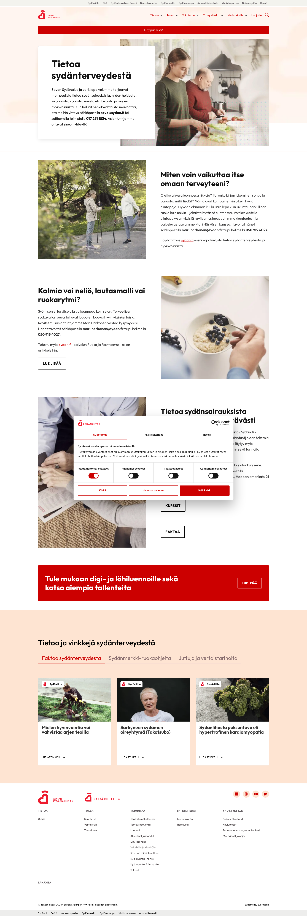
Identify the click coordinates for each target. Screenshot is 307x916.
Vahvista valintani (153, 490)
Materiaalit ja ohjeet (235, 836)
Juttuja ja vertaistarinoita (208, 658)
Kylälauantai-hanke (142, 858)
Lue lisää (249, 583)
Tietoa (154, 15)
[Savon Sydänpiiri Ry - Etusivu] (56, 795)
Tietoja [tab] (207, 434)
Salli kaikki (204, 490)
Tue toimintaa (185, 819)
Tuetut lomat (91, 830)
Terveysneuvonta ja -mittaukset (241, 830)
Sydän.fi (42, 913)
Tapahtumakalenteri (142, 819)
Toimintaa (188, 15)
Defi (105, 3)
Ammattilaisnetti (148, 913)
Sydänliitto (93, 3)
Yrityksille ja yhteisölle (142, 847)
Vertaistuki (90, 824)
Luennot (135, 830)
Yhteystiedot (211, 15)
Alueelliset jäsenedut (142, 836)
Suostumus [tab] (100, 434)
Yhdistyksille (235, 15)
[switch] (133, 476)
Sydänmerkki (168, 3)
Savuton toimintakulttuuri (145, 853)
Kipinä (263, 3)
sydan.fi (187, 240)
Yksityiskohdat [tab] (153, 434)
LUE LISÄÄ (52, 363)
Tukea (170, 15)
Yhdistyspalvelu (230, 3)
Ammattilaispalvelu (207, 3)
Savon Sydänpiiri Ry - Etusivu (66, 14)
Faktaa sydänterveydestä (71, 658)
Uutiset (42, 819)
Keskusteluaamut (233, 819)
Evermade (263, 904)
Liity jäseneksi (138, 841)
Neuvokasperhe (148, 3)
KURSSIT (173, 505)
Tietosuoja (183, 824)
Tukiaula (135, 870)
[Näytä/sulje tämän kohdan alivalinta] (161, 15)
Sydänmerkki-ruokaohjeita (140, 658)
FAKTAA (172, 531)
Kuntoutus (90, 819)
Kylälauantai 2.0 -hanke (144, 864)
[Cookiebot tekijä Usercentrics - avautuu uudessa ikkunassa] (214, 423)
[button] (267, 16)
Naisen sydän (249, 3)
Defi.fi (53, 913)
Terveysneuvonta (140, 824)
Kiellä (102, 490)
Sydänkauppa (186, 3)
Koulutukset (229, 824)
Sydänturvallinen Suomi (124, 3)
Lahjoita (256, 15)
